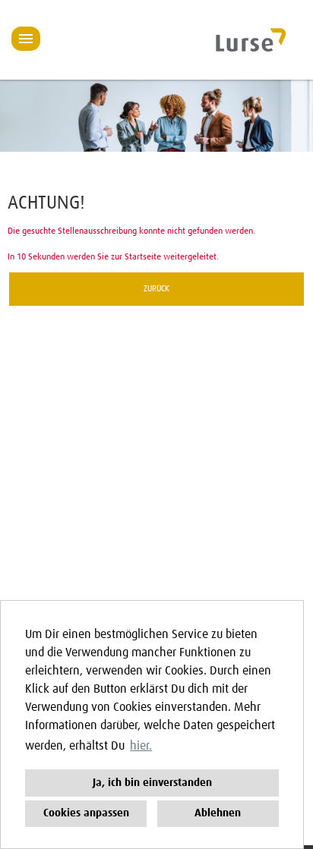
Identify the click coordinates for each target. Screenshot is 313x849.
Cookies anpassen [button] (86, 813)
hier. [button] (141, 746)
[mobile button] (25, 39)
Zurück (156, 289)
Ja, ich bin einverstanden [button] (152, 783)
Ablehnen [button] (217, 813)
